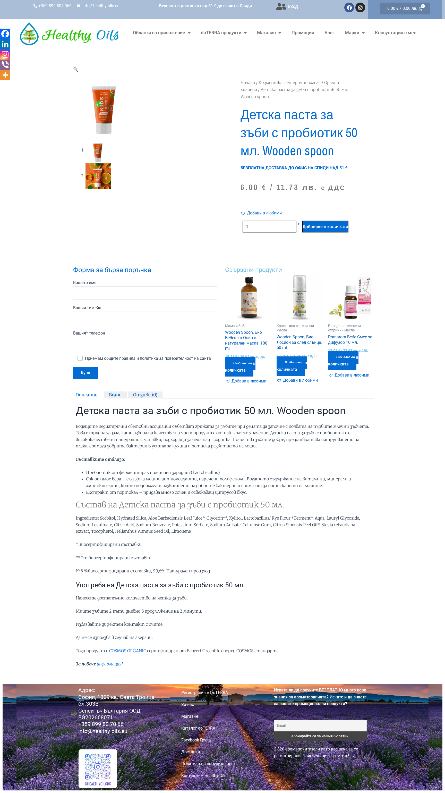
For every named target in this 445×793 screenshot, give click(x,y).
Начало (248, 82)
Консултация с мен (395, 32)
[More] (5, 75)
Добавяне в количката (325, 226)
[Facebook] (5, 34)
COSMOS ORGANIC (127, 650)
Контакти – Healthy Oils (203, 775)
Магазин (266, 32)
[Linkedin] (5, 44)
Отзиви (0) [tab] (145, 394)
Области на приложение (159, 32)
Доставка (190, 751)
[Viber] (5, 65)
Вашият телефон (89, 333)
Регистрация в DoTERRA (204, 692)
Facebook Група (196, 740)
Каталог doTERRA (198, 728)
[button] (75, 69)
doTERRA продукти (221, 32)
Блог (329, 32)
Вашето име (84, 282)
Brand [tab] (115, 394)
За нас (187, 704)
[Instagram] (5, 54)
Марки (352, 32)
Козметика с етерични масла (290, 82)
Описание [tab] (86, 394)
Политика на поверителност (208, 763)
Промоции (303, 32)
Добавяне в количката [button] (240, 367)
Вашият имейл (87, 307)
